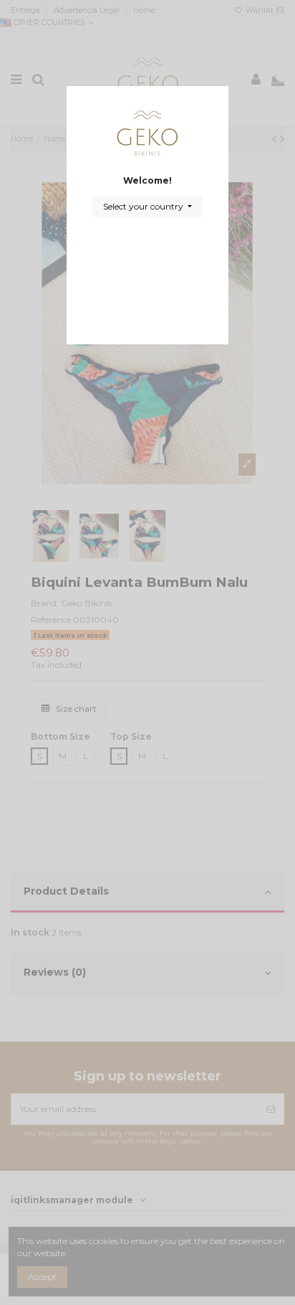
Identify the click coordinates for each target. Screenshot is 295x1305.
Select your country (144, 206)
